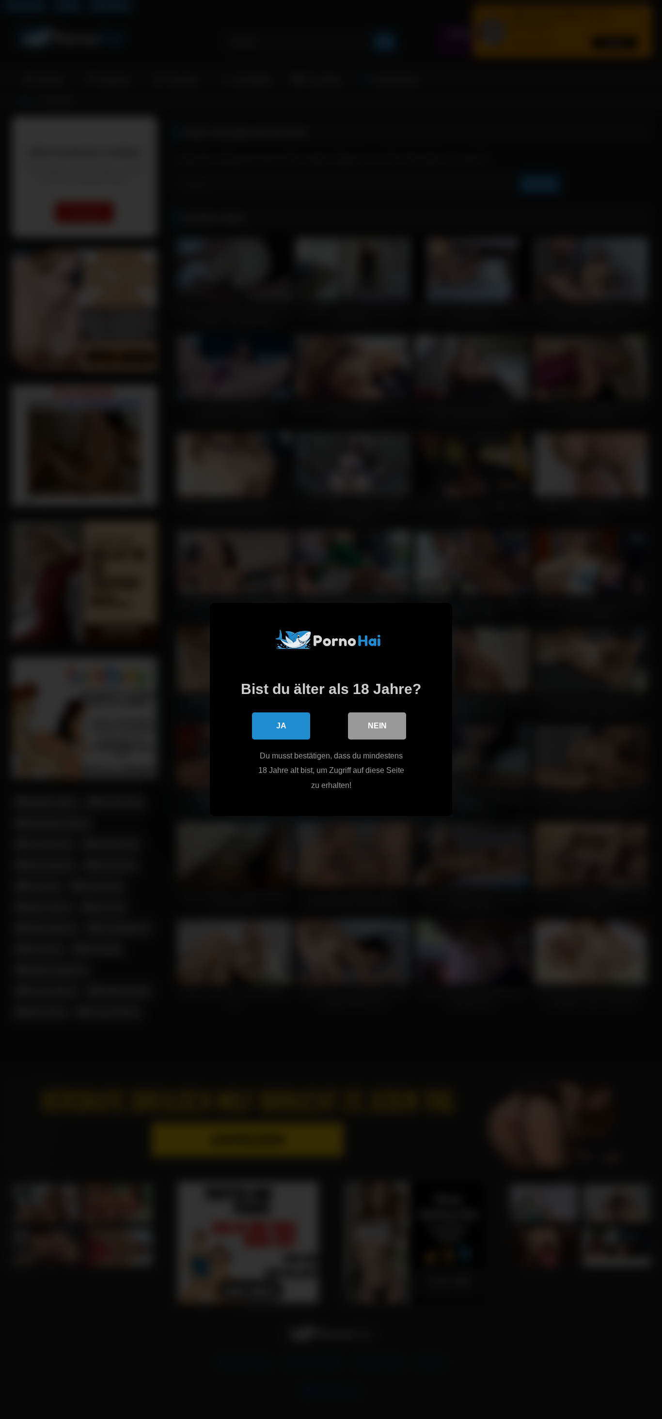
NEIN (377, 726)
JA (281, 726)
